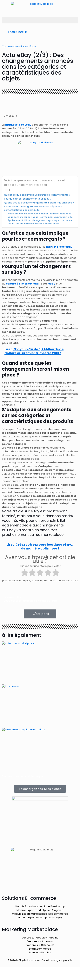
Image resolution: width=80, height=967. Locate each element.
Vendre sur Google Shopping (40, 937)
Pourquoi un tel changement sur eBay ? (27, 198)
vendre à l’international (22, 283)
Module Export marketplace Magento (40, 910)
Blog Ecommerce (40, 949)
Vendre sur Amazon (40, 941)
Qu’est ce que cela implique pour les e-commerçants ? (37, 194)
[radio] (24, 573)
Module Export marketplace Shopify (40, 917)
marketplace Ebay (18, 125)
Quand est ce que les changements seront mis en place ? (39, 202)
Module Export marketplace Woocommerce (40, 914)
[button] (40, 20)
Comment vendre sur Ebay (19, 46)
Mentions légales (40, 952)
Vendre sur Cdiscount (40, 945)
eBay (51, 283)
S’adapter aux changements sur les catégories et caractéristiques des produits (34, 208)
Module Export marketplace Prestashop (40, 906)
